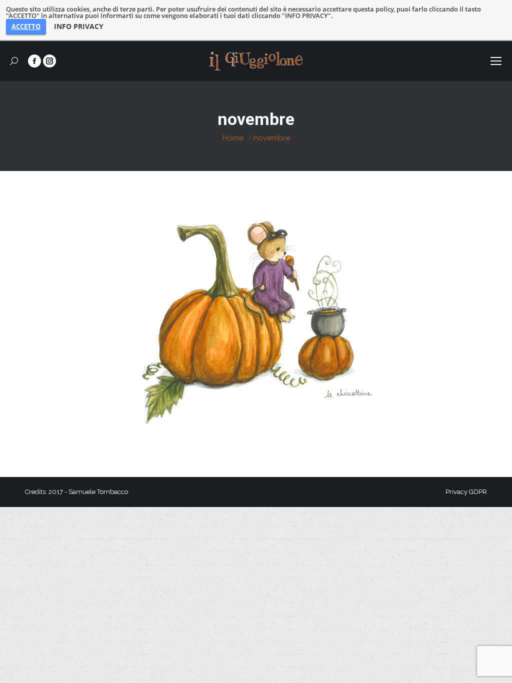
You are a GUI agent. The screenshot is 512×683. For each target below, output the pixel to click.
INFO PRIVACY (79, 26)
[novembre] (256, 321)
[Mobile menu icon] (496, 61)
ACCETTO (26, 26)
